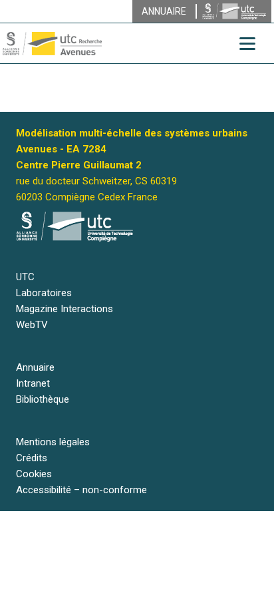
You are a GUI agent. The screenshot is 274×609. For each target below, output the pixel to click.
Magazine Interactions (64, 309)
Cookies (34, 474)
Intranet (33, 383)
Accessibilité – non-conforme (81, 490)
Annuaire (35, 367)
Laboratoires (44, 293)
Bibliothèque (42, 399)
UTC (25, 277)
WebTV (32, 325)
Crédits (31, 458)
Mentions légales (53, 442)
